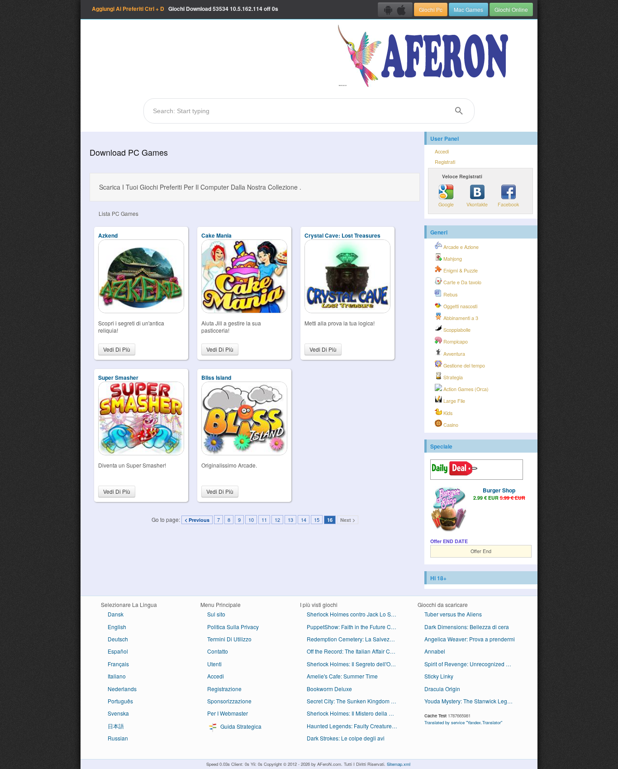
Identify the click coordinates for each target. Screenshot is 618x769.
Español (118, 651)
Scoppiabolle (456, 329)
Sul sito (216, 614)
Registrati (445, 161)
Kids (447, 413)
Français (118, 664)
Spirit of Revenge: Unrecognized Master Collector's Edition (473, 664)
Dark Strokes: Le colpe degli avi (346, 738)
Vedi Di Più (116, 349)
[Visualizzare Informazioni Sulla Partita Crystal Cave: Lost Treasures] (347, 311)
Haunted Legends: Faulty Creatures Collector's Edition (355, 726)
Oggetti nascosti (459, 306)
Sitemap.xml (398, 764)
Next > (347, 519)
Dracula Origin (442, 689)
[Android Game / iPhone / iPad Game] (395, 9)
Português (120, 701)
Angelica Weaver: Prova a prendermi (469, 639)
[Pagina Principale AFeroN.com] (425, 56)
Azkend (108, 235)
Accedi (442, 151)
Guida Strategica (240, 726)
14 (303, 519)
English (117, 626)
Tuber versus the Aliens (453, 614)
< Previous (197, 519)
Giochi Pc (430, 9)
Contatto (217, 651)
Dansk (116, 614)
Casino (450, 424)
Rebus (449, 294)
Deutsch (118, 639)
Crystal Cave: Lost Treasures (342, 235)
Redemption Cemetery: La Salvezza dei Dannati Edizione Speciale (355, 639)
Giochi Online (511, 9)
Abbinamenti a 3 (460, 318)
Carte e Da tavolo (461, 282)
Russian (118, 738)
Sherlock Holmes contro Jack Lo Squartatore (355, 614)
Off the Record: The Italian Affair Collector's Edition (355, 651)
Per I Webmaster (227, 713)
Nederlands (122, 689)
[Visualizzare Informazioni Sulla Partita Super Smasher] (141, 453)
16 (330, 519)
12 (277, 519)
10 (251, 519)
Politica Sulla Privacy (233, 626)
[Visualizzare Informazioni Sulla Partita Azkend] (141, 311)
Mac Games (468, 9)
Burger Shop (499, 490)
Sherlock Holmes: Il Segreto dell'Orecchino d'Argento (355, 664)
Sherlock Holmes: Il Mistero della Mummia (355, 713)
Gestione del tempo (463, 365)
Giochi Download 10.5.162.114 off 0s (185, 9)
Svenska (118, 713)
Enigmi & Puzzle (460, 270)
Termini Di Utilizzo (229, 639)
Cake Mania (216, 235)
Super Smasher (118, 377)
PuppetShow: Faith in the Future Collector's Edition (355, 626)
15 (316, 519)
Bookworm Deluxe (329, 689)
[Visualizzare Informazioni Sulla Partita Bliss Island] (244, 453)
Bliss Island (216, 377)
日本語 (116, 726)
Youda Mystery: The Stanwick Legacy (470, 701)
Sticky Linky (438, 676)
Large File (453, 400)
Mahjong (452, 258)
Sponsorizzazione (229, 701)
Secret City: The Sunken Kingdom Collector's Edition (355, 701)
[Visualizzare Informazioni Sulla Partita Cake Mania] (244, 311)
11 (264, 519)
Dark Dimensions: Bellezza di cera (466, 626)
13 (290, 519)
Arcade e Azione (460, 247)
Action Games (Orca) (465, 389)
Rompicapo (455, 341)
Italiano (117, 676)
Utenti (214, 664)
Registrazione (224, 689)
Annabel (434, 651)
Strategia (452, 377)
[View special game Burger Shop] (448, 509)
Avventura (453, 353)
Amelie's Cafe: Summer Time (342, 676)
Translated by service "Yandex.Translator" (463, 722)
